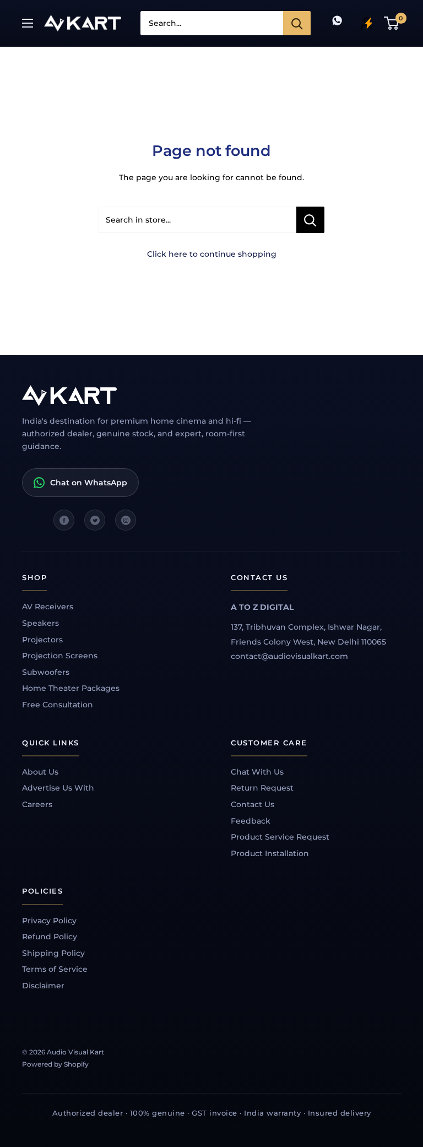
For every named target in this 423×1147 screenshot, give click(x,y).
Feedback (250, 821)
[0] (392, 23)
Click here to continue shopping (211, 254)
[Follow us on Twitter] (94, 520)
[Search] (297, 23)
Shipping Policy (53, 953)
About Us (40, 772)
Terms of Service (55, 969)
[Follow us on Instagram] (125, 520)
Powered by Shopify (55, 1064)
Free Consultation (57, 705)
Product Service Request (280, 837)
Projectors (42, 640)
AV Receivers (47, 607)
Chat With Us (257, 772)
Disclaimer (43, 986)
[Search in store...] (310, 220)
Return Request (262, 788)
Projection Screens (59, 656)
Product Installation (270, 853)
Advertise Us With (58, 788)
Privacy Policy (49, 921)
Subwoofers (45, 672)
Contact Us (252, 804)
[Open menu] (27, 23)
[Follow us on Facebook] (63, 520)
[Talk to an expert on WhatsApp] (337, 22)
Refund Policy (49, 937)
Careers (37, 804)
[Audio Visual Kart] (148, 395)
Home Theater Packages (71, 688)
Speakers (40, 623)
